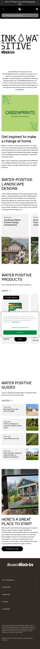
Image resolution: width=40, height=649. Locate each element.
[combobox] (20, 15)
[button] (2, 3)
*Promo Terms (18, 632)
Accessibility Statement (25, 627)
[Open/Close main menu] (3, 9)
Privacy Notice (23, 630)
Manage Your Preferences (20, 327)
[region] (20, 324)
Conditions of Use (12, 630)
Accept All (20, 332)
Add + (18, 339)
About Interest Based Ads (9, 627)
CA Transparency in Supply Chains (18, 628)
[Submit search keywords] (4, 15)
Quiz (27, 3)
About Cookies (29, 625)
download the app (12, 549)
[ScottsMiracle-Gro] (20, 9)
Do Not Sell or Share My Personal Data (13, 625)
